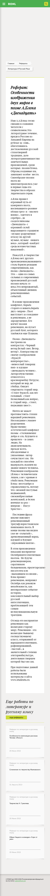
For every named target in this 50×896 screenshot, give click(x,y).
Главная (11, 63)
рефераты (23, 63)
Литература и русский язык (19, 69)
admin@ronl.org (20, 881)
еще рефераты (16, 717)
